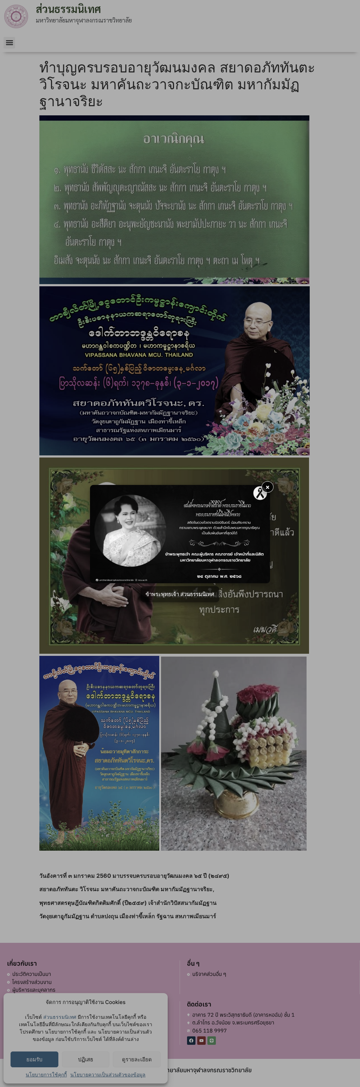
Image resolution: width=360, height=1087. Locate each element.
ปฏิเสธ (85, 1059)
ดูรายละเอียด (137, 1059)
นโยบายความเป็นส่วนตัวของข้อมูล (108, 1075)
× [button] (267, 486)
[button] (9, 43)
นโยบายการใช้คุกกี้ (46, 1075)
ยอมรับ (34, 1059)
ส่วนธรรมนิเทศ (59, 1017)
